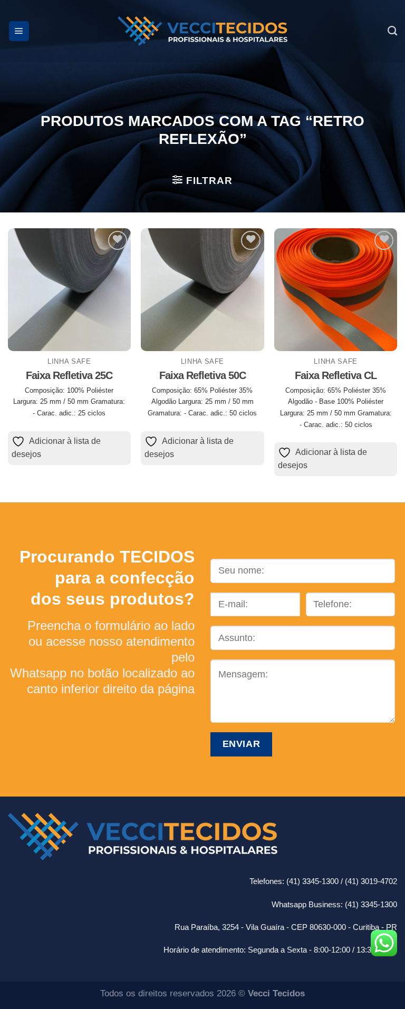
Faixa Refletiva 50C (202, 375)
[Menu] (19, 31)
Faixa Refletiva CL (336, 375)
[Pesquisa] (392, 31)
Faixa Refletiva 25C (69, 375)
